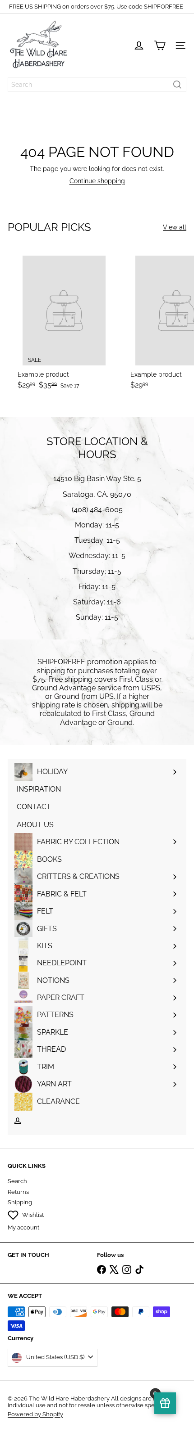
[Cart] (159, 45)
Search (17, 1181)
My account (23, 1227)
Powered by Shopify (35, 1414)
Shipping (20, 1202)
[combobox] (97, 84)
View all (174, 227)
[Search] (177, 84)
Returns (18, 1192)
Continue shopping (97, 181)
